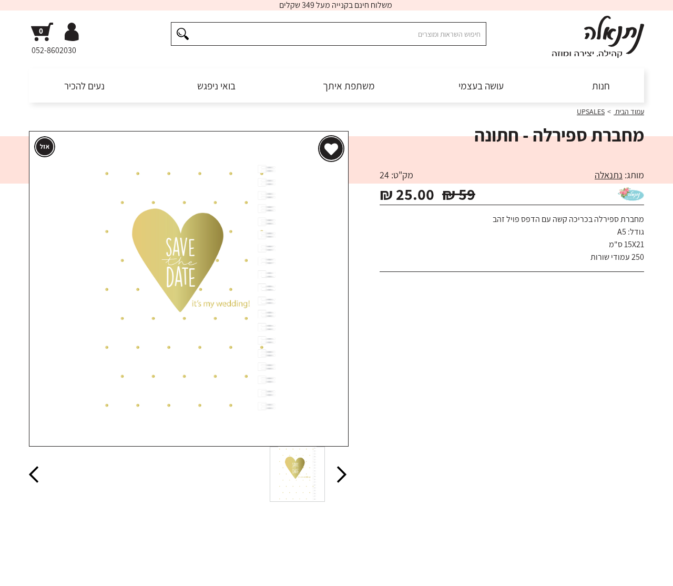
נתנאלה (609, 175)
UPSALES (591, 111)
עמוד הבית (629, 111)
